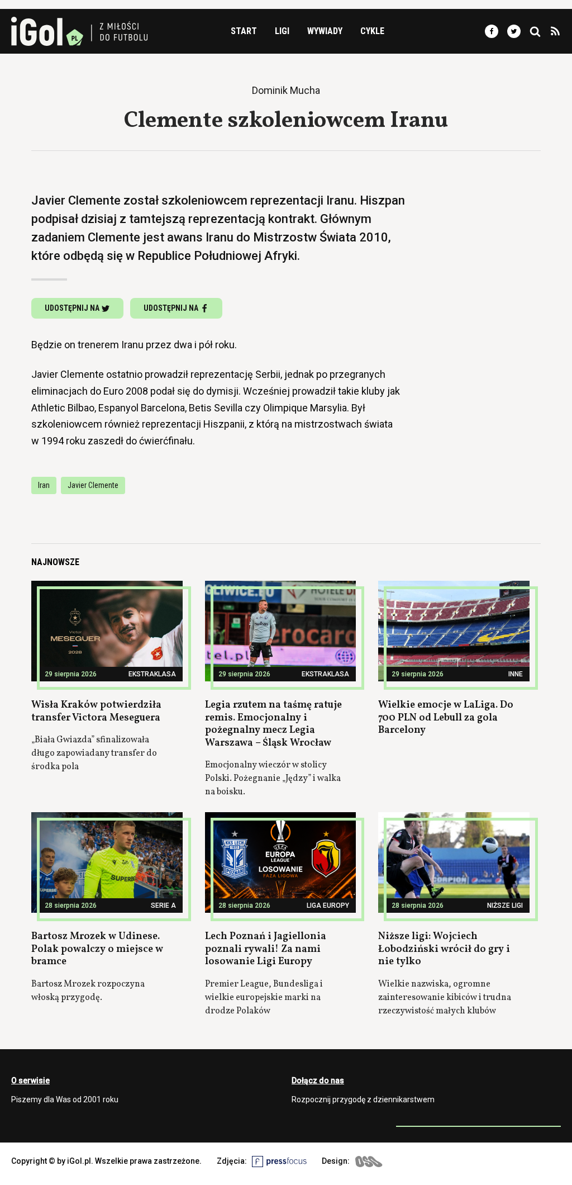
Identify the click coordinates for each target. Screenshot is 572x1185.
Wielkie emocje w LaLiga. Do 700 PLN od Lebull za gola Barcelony (445, 717)
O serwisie (30, 1080)
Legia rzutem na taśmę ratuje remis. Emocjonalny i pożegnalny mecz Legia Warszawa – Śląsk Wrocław (273, 724)
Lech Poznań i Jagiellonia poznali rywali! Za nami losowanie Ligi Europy (265, 949)
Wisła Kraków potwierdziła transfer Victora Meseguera (96, 711)
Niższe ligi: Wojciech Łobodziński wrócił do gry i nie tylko (444, 949)
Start (244, 31)
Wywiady (324, 31)
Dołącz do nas (318, 1080)
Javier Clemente (93, 485)
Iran (44, 485)
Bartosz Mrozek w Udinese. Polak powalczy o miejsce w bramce (97, 949)
